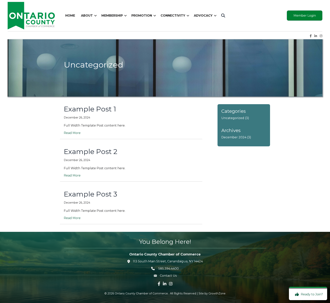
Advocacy (203, 15)
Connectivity (173, 15)
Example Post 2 (90, 151)
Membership (112, 15)
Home (70, 15)
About (87, 15)
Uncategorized (232, 118)
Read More (72, 133)
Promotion (141, 15)
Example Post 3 (90, 194)
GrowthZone (217, 293)
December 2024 (233, 137)
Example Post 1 (90, 109)
